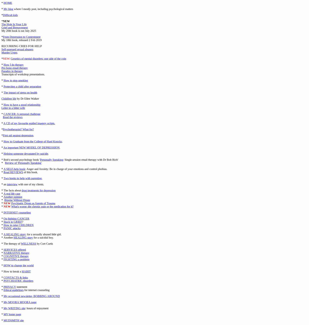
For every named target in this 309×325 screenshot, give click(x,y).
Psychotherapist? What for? (18, 129)
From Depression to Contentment (21, 36)
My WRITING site (14, 308)
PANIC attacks (12, 228)
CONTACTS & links (16, 277)
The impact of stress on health (20, 92)
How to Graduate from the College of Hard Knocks (33, 141)
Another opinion (13, 196)
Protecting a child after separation (22, 86)
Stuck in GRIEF (13, 221)
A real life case (12, 193)
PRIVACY (10, 286)
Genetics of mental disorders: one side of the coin (38, 58)
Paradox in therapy (12, 71)
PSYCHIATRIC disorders (18, 280)
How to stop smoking (16, 80)
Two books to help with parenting (23, 178)
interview (12, 184)
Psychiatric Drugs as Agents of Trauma (33, 203)
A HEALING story (15, 234)
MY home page (12, 314)
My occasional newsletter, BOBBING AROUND (32, 296)
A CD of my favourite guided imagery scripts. (29, 123)
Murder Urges (9, 52)
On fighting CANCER (16, 218)
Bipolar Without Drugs (17, 200)
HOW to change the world (19, 265)
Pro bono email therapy (14, 67)
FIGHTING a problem (16, 259)
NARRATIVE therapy (16, 252)
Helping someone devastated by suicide (26, 153)
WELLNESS (28, 243)
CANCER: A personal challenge (22, 114)
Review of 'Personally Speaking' (23, 162)
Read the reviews (12, 117)
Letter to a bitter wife (13, 107)
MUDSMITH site (14, 320)
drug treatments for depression (39, 190)
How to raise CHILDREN (19, 225)
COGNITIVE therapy (16, 256)
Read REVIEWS (13, 172)
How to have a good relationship (22, 104)
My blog (8, 9)
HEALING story (23, 237)
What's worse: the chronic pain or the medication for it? (42, 206)
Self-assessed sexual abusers (17, 49)
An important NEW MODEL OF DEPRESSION (31, 147)
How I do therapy (14, 64)
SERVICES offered (15, 249)
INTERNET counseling (17, 212)
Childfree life (8, 98)
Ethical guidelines (14, 290)
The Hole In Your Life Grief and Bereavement (14, 26)
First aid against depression (18, 135)
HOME (8, 2)
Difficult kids (10, 15)
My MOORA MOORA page (20, 302)
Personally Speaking (51, 159)
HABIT (26, 271)
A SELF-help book (14, 169)
